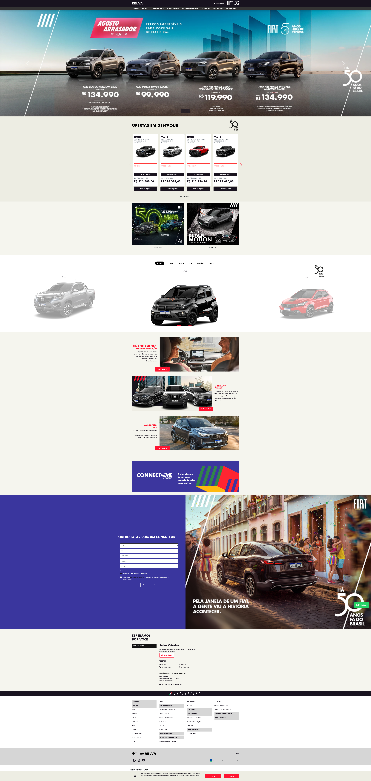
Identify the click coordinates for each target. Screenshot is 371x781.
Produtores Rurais (166, 718)
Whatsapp (126, 573)
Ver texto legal (185, 111)
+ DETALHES (162, 369)
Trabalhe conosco (221, 706)
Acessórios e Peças (194, 722)
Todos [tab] (159, 263)
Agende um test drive (223, 714)
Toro (134, 718)
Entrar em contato (149, 585)
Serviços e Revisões (194, 718)
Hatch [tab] (211, 263)
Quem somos (191, 733)
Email (145, 573)
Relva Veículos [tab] (138, 646)
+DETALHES (158, 248)
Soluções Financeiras (190, 8)
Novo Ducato (137, 737)
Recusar (231, 776)
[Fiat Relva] (137, 3)
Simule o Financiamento (168, 741)
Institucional (231, 8)
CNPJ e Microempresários (168, 710)
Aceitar (213, 776)
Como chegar (168, 655)
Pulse (134, 725)
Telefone (136, 573)
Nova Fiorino (137, 733)
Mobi (133, 741)
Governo (162, 722)
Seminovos (206, 8)
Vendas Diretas (157, 8)
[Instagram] (139, 760)
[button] (28, 63)
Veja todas (185, 197)
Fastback (135, 729)
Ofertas (136, 8)
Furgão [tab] (200, 263)
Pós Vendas (217, 8)
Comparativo (220, 718)
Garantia (190, 725)
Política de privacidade (222, 710)
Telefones (219, 3)
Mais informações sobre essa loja (172, 684)
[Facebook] (134, 760)
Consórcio (191, 702)
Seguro (189, 706)
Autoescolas (164, 714)
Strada (134, 714)
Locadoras (163, 729)
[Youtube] (143, 760)
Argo (161, 702)
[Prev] (241, 164)
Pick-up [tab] (170, 263)
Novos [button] (145, 8)
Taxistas (162, 725)
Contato (217, 702)
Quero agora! (145, 189)
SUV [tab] (190, 263)
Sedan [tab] (181, 263)
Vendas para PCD (173, 8)
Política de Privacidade (137, 577)
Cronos (135, 722)
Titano (134, 710)
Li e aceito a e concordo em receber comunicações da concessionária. (146, 578)
